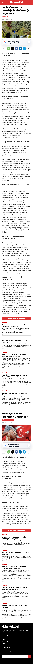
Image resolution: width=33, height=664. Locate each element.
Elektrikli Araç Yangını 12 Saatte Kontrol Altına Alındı (14, 376)
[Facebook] (16, 48)
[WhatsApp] (8, 48)
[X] (12, 48)
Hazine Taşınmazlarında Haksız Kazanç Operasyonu (14, 326)
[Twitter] (2, 635)
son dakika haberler (15, 630)
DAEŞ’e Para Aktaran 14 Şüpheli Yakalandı (14, 394)
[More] (28, 48)
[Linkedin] (20, 48)
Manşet (4, 322)
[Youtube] (8, 635)
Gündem (4, 16)
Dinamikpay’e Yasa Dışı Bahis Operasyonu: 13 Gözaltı (14, 355)
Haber (3, 630)
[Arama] (29, 656)
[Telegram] (24, 48)
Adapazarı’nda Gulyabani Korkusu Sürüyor (16, 341)
